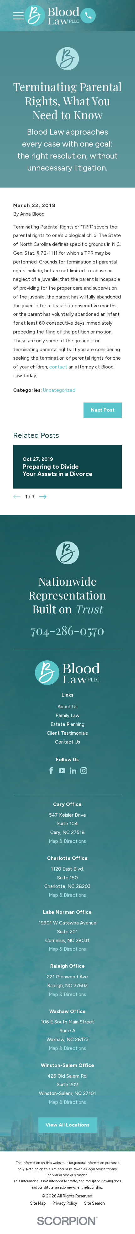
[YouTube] (62, 770)
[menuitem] (38, 1203)
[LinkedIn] (73, 770)
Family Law (67, 715)
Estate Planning (67, 724)
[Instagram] (83, 770)
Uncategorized (59, 390)
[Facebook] (51, 770)
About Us (67, 707)
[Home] (52, 15)
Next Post (103, 410)
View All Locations (67, 1125)
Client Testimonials (67, 733)
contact (58, 367)
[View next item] (42, 496)
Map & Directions (67, 841)
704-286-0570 (67, 630)
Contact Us (67, 742)
